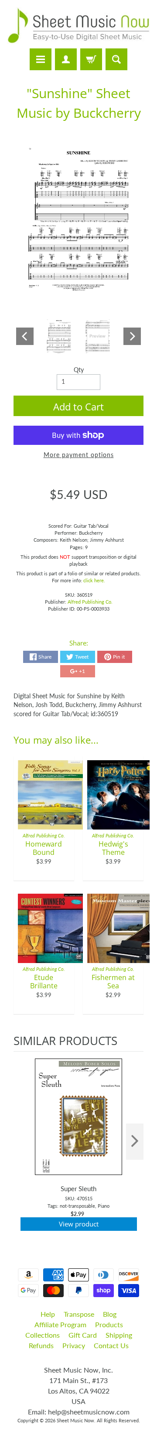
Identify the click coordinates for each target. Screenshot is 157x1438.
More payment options (79, 454)
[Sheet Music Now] (78, 25)
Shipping (119, 1335)
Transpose (79, 1314)
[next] (134, 1142)
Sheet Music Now (75, 1420)
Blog (109, 1314)
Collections (42, 1335)
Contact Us (111, 1345)
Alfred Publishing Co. (90, 602)
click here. (94, 580)
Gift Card (82, 1335)
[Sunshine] (59, 336)
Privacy (73, 1345)
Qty (79, 369)
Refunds (41, 1345)
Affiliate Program (60, 1324)
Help (48, 1314)
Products (109, 1324)
